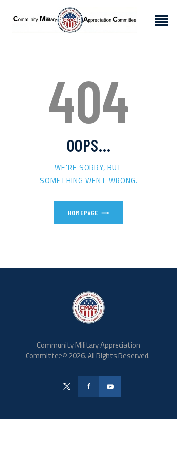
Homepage (83, 212)
